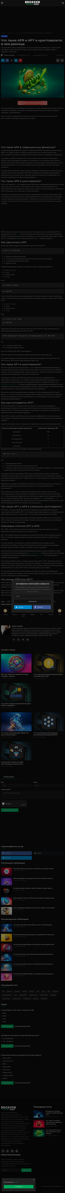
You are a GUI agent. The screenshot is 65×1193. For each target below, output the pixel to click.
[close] (33, 1180)
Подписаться (33, 601)
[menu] (2, 3)
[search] (63, 3)
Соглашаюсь (18, 1186)
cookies (16, 1182)
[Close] (51, 582)
